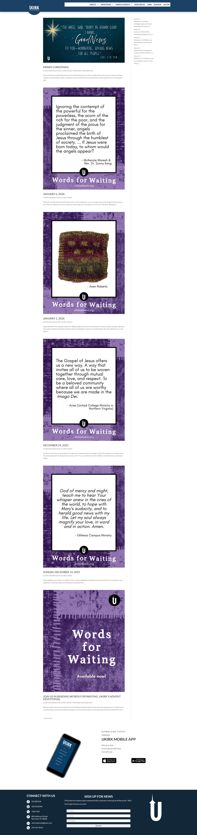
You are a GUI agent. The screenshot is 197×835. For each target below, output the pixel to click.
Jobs (149, 4)
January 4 (137, 37)
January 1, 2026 (54, 318)
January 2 (137, 56)
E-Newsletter (77, 71)
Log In (166, 4)
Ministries (106, 4)
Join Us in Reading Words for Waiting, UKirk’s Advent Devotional (82, 698)
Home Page (85, 71)
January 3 (137, 48)
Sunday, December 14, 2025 (61, 572)
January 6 (137, 19)
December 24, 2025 (55, 445)
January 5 (137, 29)
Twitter (35, 811)
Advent (70, 71)
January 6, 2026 (54, 194)
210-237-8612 (37, 827)
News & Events (123, 4)
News (91, 71)
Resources (140, 4)
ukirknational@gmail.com (41, 823)
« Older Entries (48, 718)
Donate (157, 4)
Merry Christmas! (56, 67)
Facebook (36, 801)
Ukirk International (51, 71)
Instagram (36, 806)
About (93, 4)
